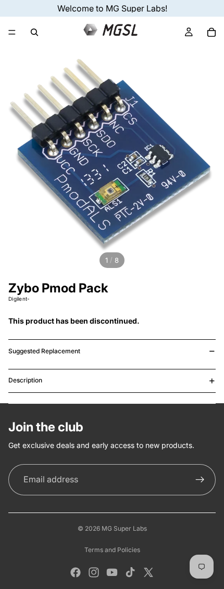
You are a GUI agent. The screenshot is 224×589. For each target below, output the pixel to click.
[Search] (34, 32)
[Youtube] (112, 572)
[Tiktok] (130, 572)
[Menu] (12, 32)
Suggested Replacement (44, 351)
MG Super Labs (124, 528)
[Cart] (211, 32)
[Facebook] (75, 572)
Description (25, 380)
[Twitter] (148, 572)
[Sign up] (200, 480)
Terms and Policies (112, 550)
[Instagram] (94, 572)
